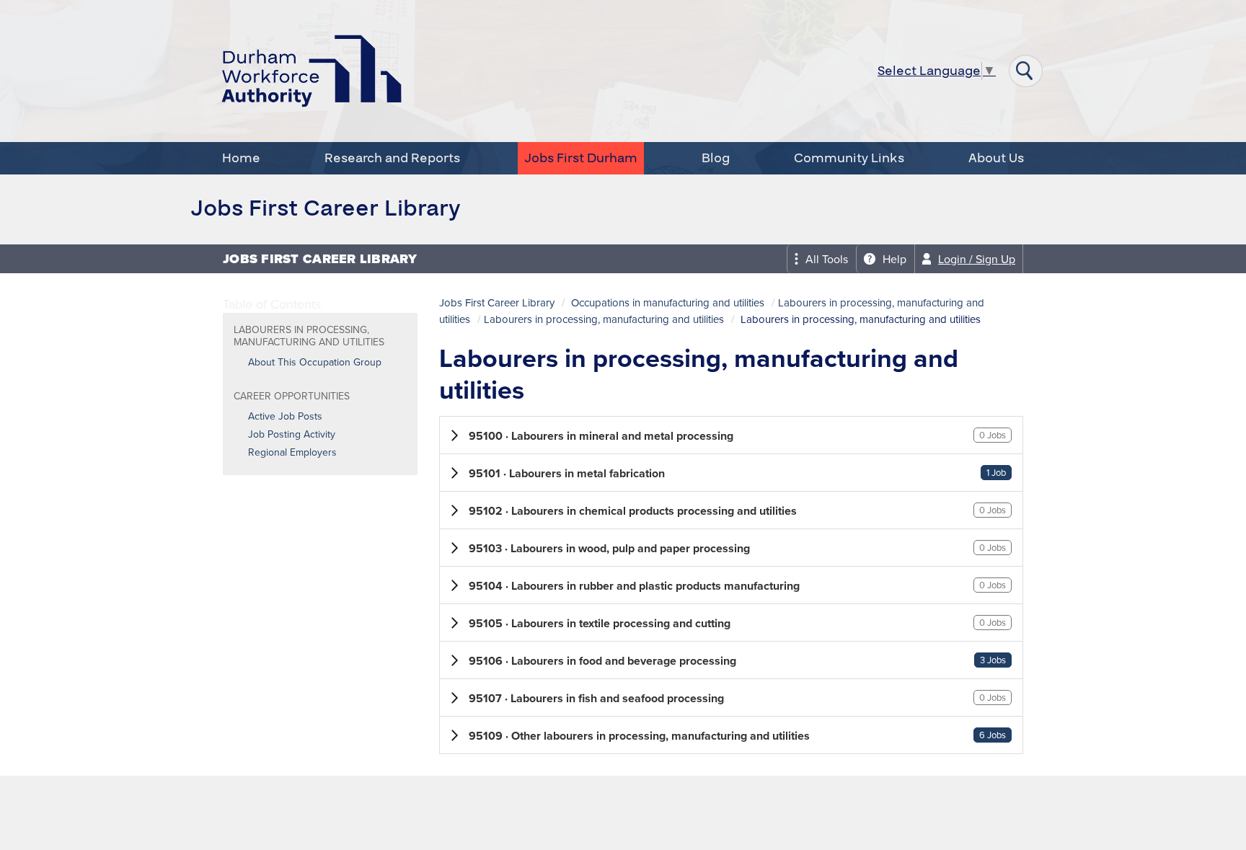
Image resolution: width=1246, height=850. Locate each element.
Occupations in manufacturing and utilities (667, 302)
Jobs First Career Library (496, 302)
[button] (731, 435)
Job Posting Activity (291, 434)
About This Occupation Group (314, 361)
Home (241, 158)
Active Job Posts (285, 415)
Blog (716, 158)
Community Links (849, 158)
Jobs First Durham (580, 158)
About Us (996, 158)
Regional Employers (292, 452)
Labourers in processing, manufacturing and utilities (604, 319)
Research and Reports (392, 158)
